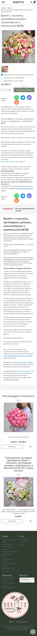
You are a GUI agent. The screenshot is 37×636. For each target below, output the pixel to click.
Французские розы (7, 544)
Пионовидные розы (8, 546)
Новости (22, 544)
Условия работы (24, 539)
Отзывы (18, 211)
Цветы (4, 556)
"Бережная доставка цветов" (22, 371)
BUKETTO (18, 2)
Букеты (4, 549)
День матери (6, 571)
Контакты (22, 542)
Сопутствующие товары (9, 563)
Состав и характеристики (24, 208)
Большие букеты (7, 554)
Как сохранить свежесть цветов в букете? (13, 161)
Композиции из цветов (9, 551)
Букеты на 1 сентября (8, 568)
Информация (8, 208)
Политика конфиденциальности (8, 586)
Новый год (5, 566)
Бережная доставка (8, 579)
